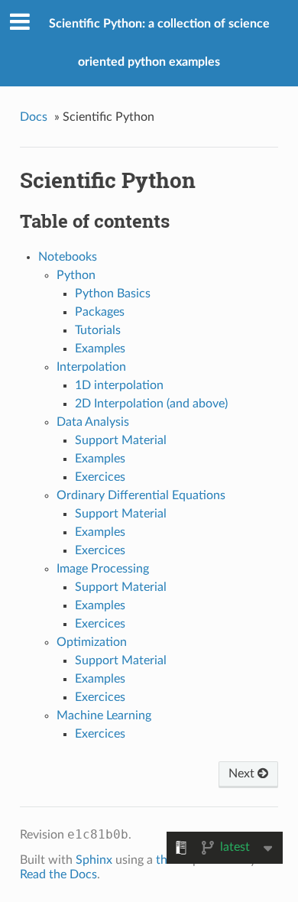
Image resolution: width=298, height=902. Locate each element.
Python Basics (113, 293)
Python (76, 275)
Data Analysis (93, 422)
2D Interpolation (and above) (151, 403)
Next (243, 773)
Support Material (121, 440)
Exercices (100, 477)
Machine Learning (104, 715)
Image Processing (103, 569)
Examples (100, 348)
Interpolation (91, 367)
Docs (33, 117)
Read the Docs (58, 874)
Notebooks (67, 257)
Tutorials (98, 330)
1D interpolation (119, 385)
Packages (100, 312)
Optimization (92, 642)
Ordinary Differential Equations (141, 495)
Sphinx (94, 860)
